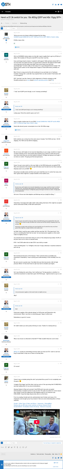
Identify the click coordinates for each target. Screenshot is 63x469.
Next (13, 28)
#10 (61, 200)
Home (56, 454)
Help (53, 454)
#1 (61, 32)
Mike (6, 184)
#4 (61, 101)
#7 (61, 149)
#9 (61, 179)
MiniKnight (6, 340)
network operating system (41, 80)
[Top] (59, 454)
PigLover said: (18, 217)
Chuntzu (6, 154)
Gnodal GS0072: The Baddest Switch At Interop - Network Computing (32, 406)
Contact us (33, 454)
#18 (61, 348)
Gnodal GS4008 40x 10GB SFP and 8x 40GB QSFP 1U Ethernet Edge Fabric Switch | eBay (37, 122)
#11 (61, 213)
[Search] (61, 11)
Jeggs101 (6, 141)
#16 (61, 322)
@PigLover (17, 351)
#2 (61, 53)
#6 (61, 136)
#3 (61, 88)
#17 (61, 335)
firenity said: (18, 106)
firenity (6, 93)
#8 (61, 162)
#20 (61, 376)
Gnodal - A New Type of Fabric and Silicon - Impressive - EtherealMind (33, 403)
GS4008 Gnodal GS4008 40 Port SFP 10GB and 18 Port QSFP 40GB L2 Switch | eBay (36, 37)
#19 (61, 363)
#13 (61, 269)
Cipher (6, 381)
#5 (61, 118)
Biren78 (3, 19)
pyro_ (6, 204)
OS (52, 80)
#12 (61, 252)
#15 (61, 301)
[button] (2, 12)
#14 (61, 284)
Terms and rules (40, 454)
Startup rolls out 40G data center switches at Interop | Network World (32, 405)
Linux (28, 80)
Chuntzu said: (18, 184)
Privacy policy (48, 454)
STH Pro (3, 454)
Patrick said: (18, 288)
